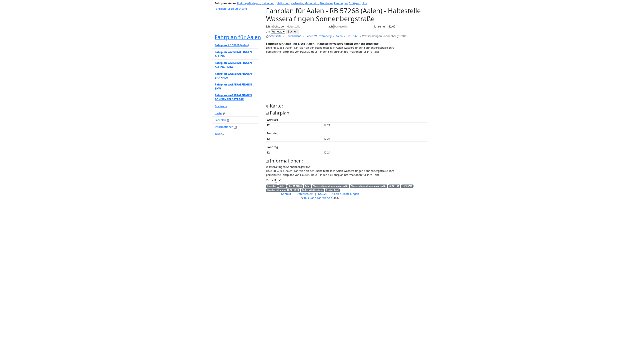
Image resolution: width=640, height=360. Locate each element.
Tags (218, 134)
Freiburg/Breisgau (248, 3)
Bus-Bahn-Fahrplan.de (318, 198)
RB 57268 (352, 36)
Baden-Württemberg (319, 36)
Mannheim (311, 3)
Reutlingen (341, 3)
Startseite (275, 36)
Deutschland (294, 36)
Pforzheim (326, 3)
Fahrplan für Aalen (238, 37)
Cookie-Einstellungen (345, 194)
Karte (218, 113)
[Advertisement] (347, 79)
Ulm (364, 3)
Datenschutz (305, 194)
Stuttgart (354, 3)
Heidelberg (269, 3)
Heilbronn (283, 3)
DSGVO (323, 194)
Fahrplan (220, 120)
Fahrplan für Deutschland (231, 8)
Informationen (224, 127)
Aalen (339, 36)
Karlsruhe (297, 3)
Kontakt (286, 194)
